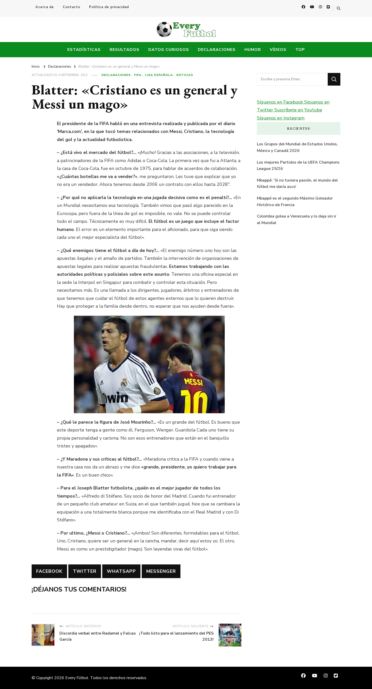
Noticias (184, 75)
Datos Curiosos (168, 49)
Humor (252, 49)
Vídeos (278, 49)
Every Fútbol (76, 678)
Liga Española (159, 75)
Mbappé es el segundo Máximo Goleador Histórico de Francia (295, 201)
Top (300, 49)
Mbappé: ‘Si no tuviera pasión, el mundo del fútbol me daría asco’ (297, 184)
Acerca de (44, 7)
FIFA (137, 75)
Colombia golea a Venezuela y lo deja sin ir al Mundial (296, 219)
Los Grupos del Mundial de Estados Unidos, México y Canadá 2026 (297, 147)
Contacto (71, 7)
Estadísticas (84, 49)
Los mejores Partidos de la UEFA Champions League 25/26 (298, 166)
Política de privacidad (109, 7)
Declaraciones (217, 49)
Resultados (124, 49)
